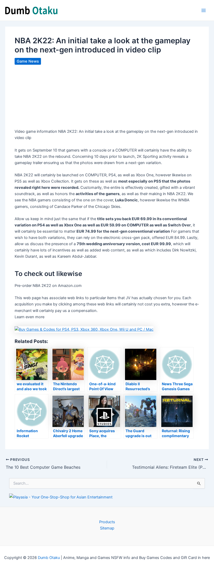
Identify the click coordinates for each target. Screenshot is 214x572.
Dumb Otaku (49, 557)
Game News (28, 61)
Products (107, 522)
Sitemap (107, 528)
